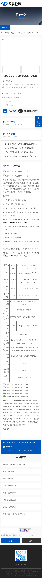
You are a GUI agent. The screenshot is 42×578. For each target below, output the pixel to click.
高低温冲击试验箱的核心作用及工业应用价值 (20, 156)
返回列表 (9, 447)
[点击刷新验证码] (25, 530)
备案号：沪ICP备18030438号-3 (24, 573)
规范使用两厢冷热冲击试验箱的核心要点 (19, 152)
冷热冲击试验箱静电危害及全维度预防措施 (19, 148)
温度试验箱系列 (29, 33)
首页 (12, 33)
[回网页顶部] (38, 118)
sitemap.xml (32, 575)
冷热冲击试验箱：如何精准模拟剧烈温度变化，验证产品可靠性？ (22, 144)
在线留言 (16, 166)
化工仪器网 (17, 575)
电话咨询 (38, 125)
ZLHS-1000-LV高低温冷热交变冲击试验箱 (26, 451)
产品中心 (5, 27)
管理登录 (24, 575)
